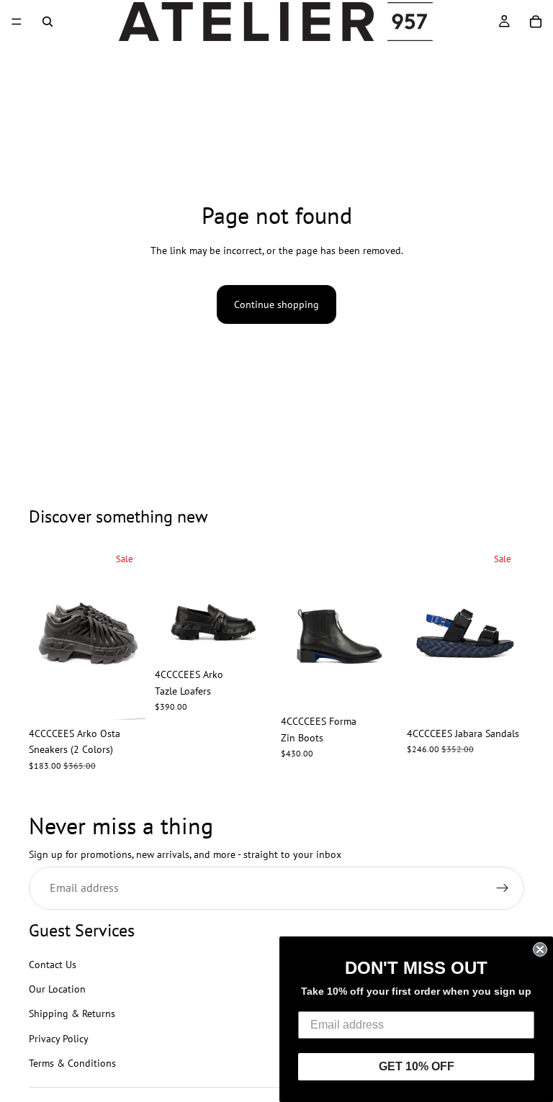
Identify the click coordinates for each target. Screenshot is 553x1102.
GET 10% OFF (416, 1066)
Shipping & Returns (72, 1014)
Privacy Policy (59, 1038)
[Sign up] (502, 889)
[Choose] (124, 697)
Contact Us (52, 964)
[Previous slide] (44, 631)
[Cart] (536, 21)
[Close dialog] (540, 949)
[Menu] (16, 21)
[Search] (47, 21)
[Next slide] (130, 631)
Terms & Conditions (72, 1063)
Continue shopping (276, 304)
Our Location (57, 989)
